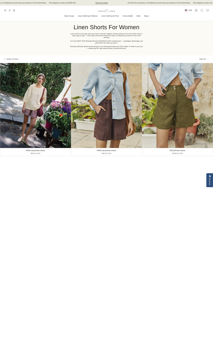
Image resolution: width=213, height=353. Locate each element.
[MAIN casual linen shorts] (35, 105)
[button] (88, 16)
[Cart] (207, 10)
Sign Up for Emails (101, 3)
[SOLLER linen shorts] (177, 105)
